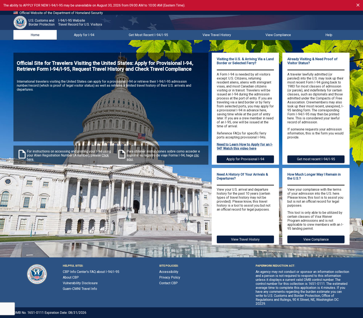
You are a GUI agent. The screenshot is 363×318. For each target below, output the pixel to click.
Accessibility (168, 272)
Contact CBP (168, 283)
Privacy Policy (169, 277)
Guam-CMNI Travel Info (80, 289)
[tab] (35, 35)
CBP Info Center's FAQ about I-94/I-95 (91, 272)
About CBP (71, 277)
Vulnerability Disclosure (80, 283)
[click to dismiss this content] (358, 5)
